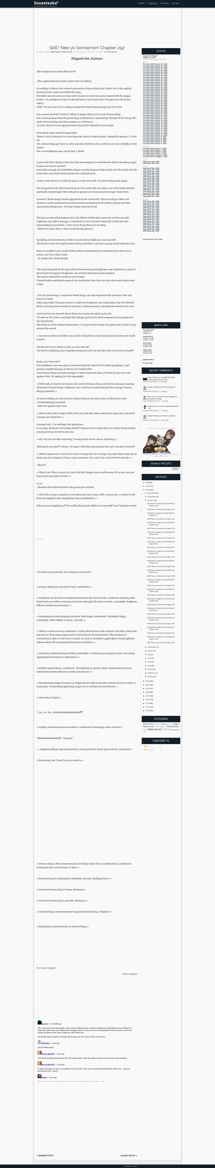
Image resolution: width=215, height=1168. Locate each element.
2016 (147, 707)
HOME (142, 3)
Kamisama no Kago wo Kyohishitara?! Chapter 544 (161, 638)
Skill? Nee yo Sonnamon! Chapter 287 (161, 585)
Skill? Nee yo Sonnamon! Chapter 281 (161, 642)
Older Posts (129, 1155)
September (152, 647)
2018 (147, 699)
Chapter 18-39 (148, 340)
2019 (147, 696)
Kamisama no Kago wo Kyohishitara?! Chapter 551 (161, 571)
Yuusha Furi (174, 730)
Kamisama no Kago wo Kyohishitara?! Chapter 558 (161, 504)
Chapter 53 (147, 331)
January (151, 676)
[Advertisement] (107, 27)
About (149, 1166)
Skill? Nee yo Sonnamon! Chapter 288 (161, 576)
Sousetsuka (45, 2)
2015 (147, 710)
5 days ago (164, 382)
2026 (147, 482)
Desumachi (148, 724)
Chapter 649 (147, 351)
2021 (147, 688)
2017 (147, 703)
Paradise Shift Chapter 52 (151, 410)
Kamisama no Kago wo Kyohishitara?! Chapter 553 (161, 552)
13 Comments (110, 51)
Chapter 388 (147, 346)
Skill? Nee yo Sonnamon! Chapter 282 (161, 633)
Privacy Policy (166, 1166)
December (152, 493)
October (151, 500)
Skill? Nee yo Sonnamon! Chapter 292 (87, 48)
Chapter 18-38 (148, 338)
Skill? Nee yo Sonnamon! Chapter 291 (161, 547)
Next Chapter (130, 974)
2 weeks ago (164, 420)
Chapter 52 (147, 333)
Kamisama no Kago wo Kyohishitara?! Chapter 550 (161, 581)
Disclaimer (177, 1166)
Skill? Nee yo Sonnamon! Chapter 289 (161, 566)
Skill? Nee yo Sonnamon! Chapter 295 (161, 509)
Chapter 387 (147, 345)
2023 (147, 681)
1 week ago (164, 401)
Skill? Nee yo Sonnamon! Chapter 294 (161, 519)
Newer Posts (45, 1155)
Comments (150, 750)
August (150, 651)
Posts (148, 746)
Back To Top (38, 1166)
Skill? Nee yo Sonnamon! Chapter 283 (161, 623)
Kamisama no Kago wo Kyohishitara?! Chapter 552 (161, 562)
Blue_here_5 (151, 396)
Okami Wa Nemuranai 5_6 (151, 401)
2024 (147, 490)
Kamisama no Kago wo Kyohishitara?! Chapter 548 (161, 600)
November (152, 497)
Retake (162, 727)
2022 (147, 685)
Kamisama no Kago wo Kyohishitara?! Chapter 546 (161, 619)
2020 (147, 692)
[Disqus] (87, 1050)
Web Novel (67, 51)
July (149, 654)
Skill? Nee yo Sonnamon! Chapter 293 (161, 528)
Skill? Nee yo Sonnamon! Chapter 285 (161, 604)
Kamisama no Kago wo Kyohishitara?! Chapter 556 (161, 523)
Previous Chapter (46, 968)
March (150, 669)
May (149, 662)
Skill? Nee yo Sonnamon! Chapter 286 (161, 595)
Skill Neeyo (56, 51)
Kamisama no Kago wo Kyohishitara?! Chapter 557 (161, 514)
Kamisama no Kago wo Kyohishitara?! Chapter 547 (161, 609)
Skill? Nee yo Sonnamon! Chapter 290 (161, 557)
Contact (156, 1166)
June (149, 658)
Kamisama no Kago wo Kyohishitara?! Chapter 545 (161, 628)
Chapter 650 (147, 353)
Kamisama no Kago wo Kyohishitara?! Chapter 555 (161, 533)
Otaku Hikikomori (154, 377)
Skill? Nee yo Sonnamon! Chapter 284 (161, 614)
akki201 (150, 387)
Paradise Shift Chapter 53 (151, 382)
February (151, 673)
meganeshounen (153, 406)
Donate (175, 3)
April (149, 665)
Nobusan (164, 724)
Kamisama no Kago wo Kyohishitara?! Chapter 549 (161, 590)
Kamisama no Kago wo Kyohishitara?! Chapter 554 (161, 543)
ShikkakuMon (173, 726)
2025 (147, 486)
